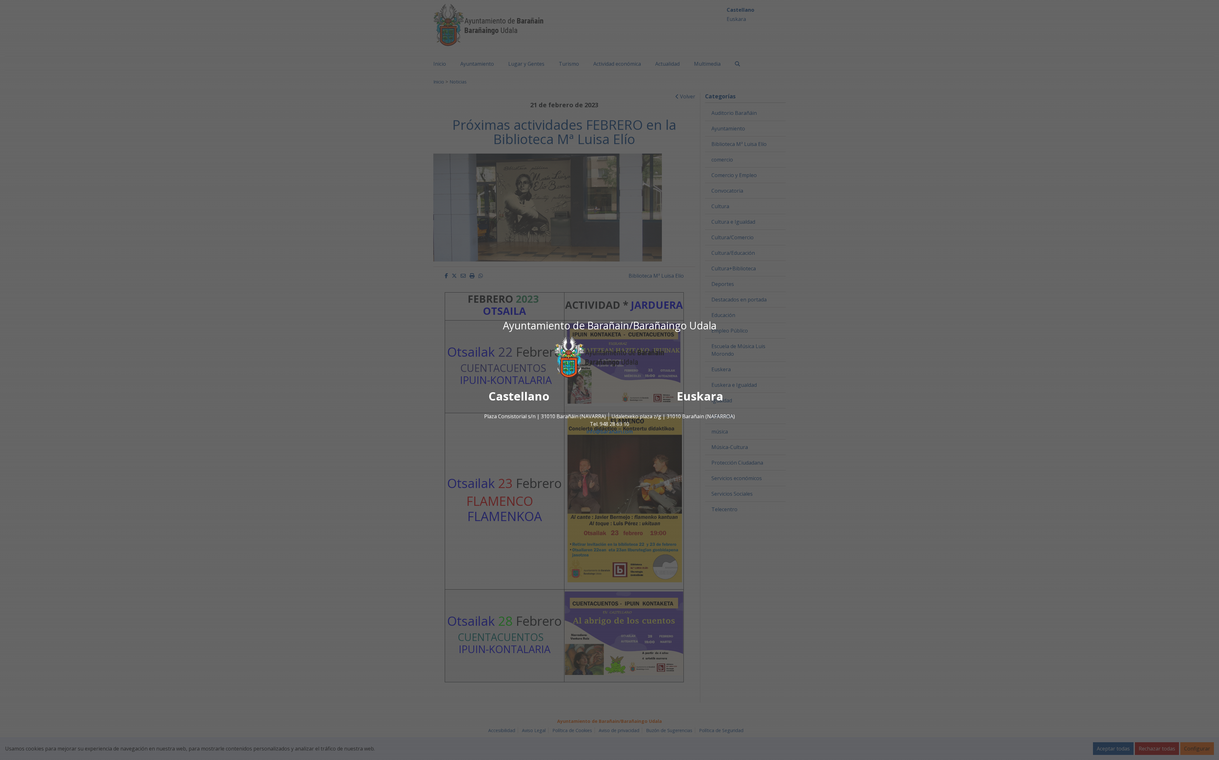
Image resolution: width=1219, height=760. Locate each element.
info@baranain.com (609, 431)
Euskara (700, 396)
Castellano (519, 396)
